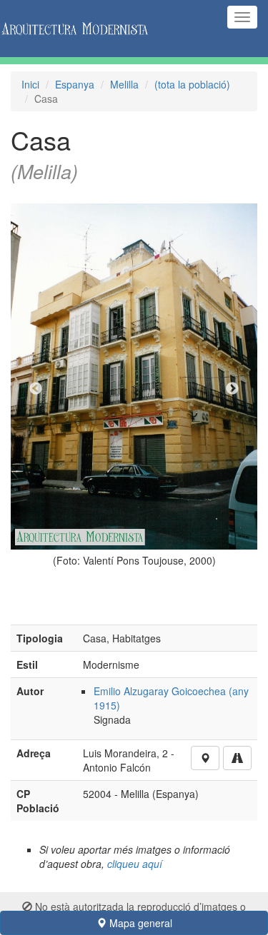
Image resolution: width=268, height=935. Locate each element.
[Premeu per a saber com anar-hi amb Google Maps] (237, 758)
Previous (36, 389)
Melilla (124, 84)
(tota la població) (192, 84)
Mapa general (139, 923)
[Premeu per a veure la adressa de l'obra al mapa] (205, 758)
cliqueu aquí (134, 863)
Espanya (74, 84)
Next (232, 389)
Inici (30, 84)
